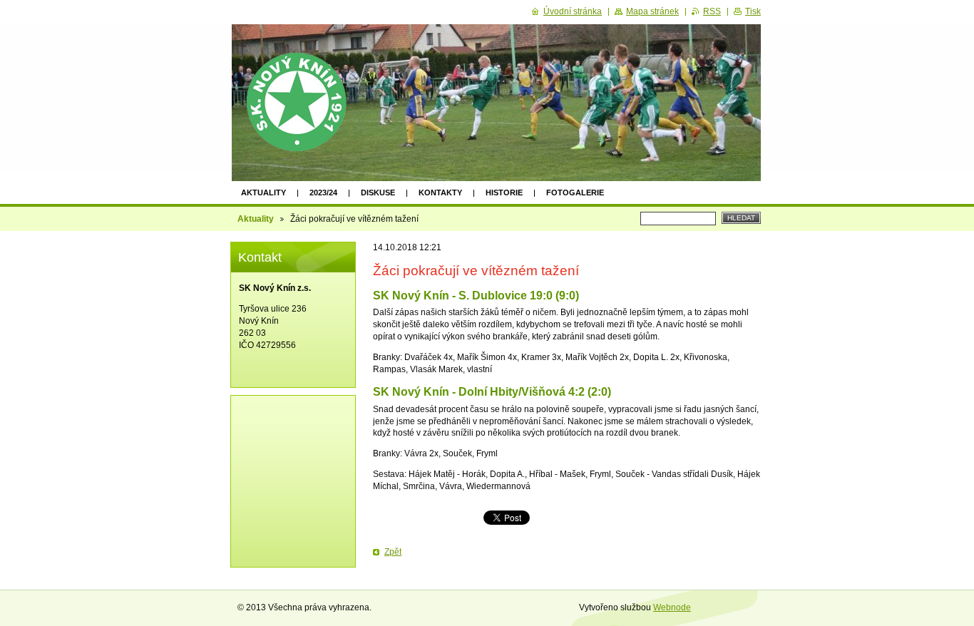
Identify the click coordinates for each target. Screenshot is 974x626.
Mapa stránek (652, 11)
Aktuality (263, 192)
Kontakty (440, 192)
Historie (504, 192)
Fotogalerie (575, 192)
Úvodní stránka (572, 11)
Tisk (753, 11)
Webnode (672, 607)
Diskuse (378, 192)
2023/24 (323, 192)
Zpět (392, 552)
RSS (712, 11)
